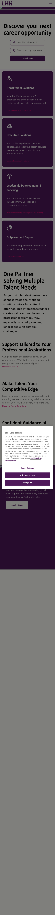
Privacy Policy (10, 461)
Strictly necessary (27, 475)
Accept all (27, 483)
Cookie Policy (35, 458)
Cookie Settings (27, 468)
